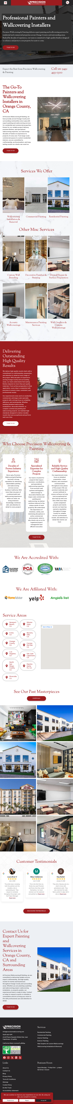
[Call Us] (67, 2)
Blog (4, 1073)
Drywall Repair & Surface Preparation (58, 276)
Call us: (59, 71)
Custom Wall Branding (13, 276)
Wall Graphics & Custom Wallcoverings (58, 325)
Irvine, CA (11, 634)
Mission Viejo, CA (29, 624)
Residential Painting (58, 216)
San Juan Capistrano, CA (31, 655)
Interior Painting (42, 1038)
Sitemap (5, 1082)
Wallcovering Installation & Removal (13, 219)
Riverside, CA (13, 677)
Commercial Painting (36, 216)
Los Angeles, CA (12, 654)
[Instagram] (8, 1057)
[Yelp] (20, 1057)
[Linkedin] (16, 1057)
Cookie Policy (7, 1085)
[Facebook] (4, 1057)
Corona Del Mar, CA (30, 645)
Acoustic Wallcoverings (13, 324)
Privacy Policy (7, 1076)
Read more (12, 898)
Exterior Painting (42, 1041)
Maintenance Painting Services (36, 324)
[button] (5, 2)
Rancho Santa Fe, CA (29, 666)
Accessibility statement (10, 1090)
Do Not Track (7, 1088)
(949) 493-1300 (7, 1034)
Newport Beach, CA (12, 624)
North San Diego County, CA (12, 666)
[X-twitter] (12, 1057)
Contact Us (6, 1071)
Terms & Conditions (9, 1079)
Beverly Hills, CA (30, 635)
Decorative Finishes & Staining (36, 276)
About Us (6, 1068)
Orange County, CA (12, 643)
